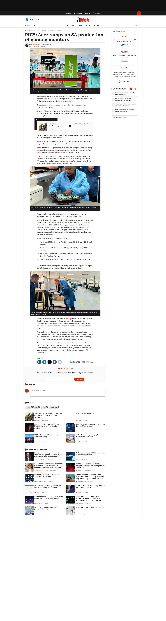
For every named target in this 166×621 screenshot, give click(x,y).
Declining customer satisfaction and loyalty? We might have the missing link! (124, 40)
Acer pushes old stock (82, 123)
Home (26, 30)
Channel (33, 30)
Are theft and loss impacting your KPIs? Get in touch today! (124, 56)
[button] (26, 13)
